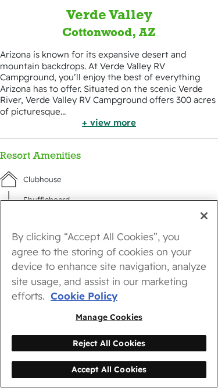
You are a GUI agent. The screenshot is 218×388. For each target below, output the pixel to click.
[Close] (204, 216)
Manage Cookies (109, 317)
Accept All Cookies (109, 369)
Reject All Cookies (109, 343)
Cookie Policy (84, 296)
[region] (109, 294)
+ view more (109, 122)
